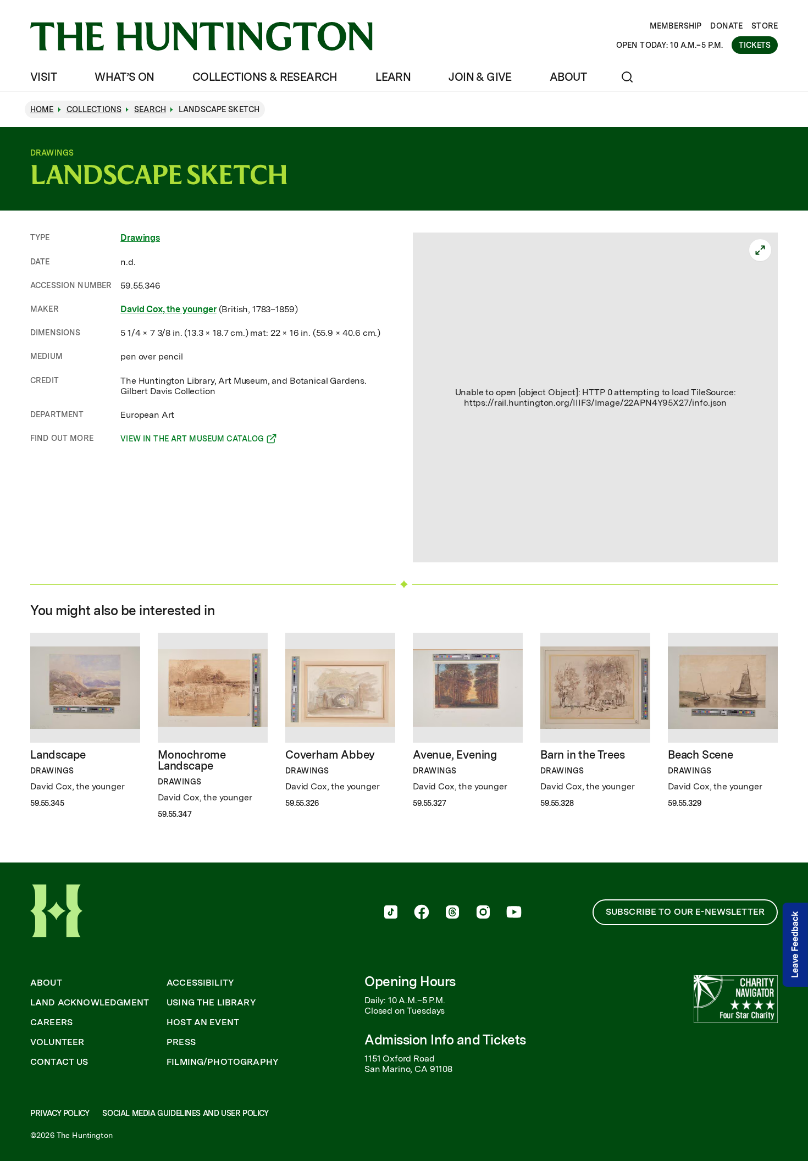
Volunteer (57, 1042)
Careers (51, 1022)
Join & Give (480, 77)
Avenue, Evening (455, 754)
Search (150, 109)
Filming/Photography (223, 1062)
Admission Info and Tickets (445, 1040)
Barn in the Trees (582, 754)
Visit (43, 77)
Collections (94, 109)
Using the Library (211, 1002)
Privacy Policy (59, 1113)
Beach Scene (700, 754)
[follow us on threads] (452, 913)
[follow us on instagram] (483, 913)
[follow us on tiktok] (391, 913)
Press (181, 1042)
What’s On (124, 77)
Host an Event (203, 1022)
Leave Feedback (795, 944)
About (568, 77)
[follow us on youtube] (514, 913)
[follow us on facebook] (421, 913)
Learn (393, 77)
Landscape (58, 754)
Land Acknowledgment (89, 1002)
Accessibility (200, 982)
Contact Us (59, 1062)
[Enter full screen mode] (760, 250)
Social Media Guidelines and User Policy (185, 1113)
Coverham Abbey (330, 754)
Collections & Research (264, 77)
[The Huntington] (201, 36)
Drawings (140, 238)
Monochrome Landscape (192, 760)
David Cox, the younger (168, 309)
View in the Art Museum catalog (192, 440)
